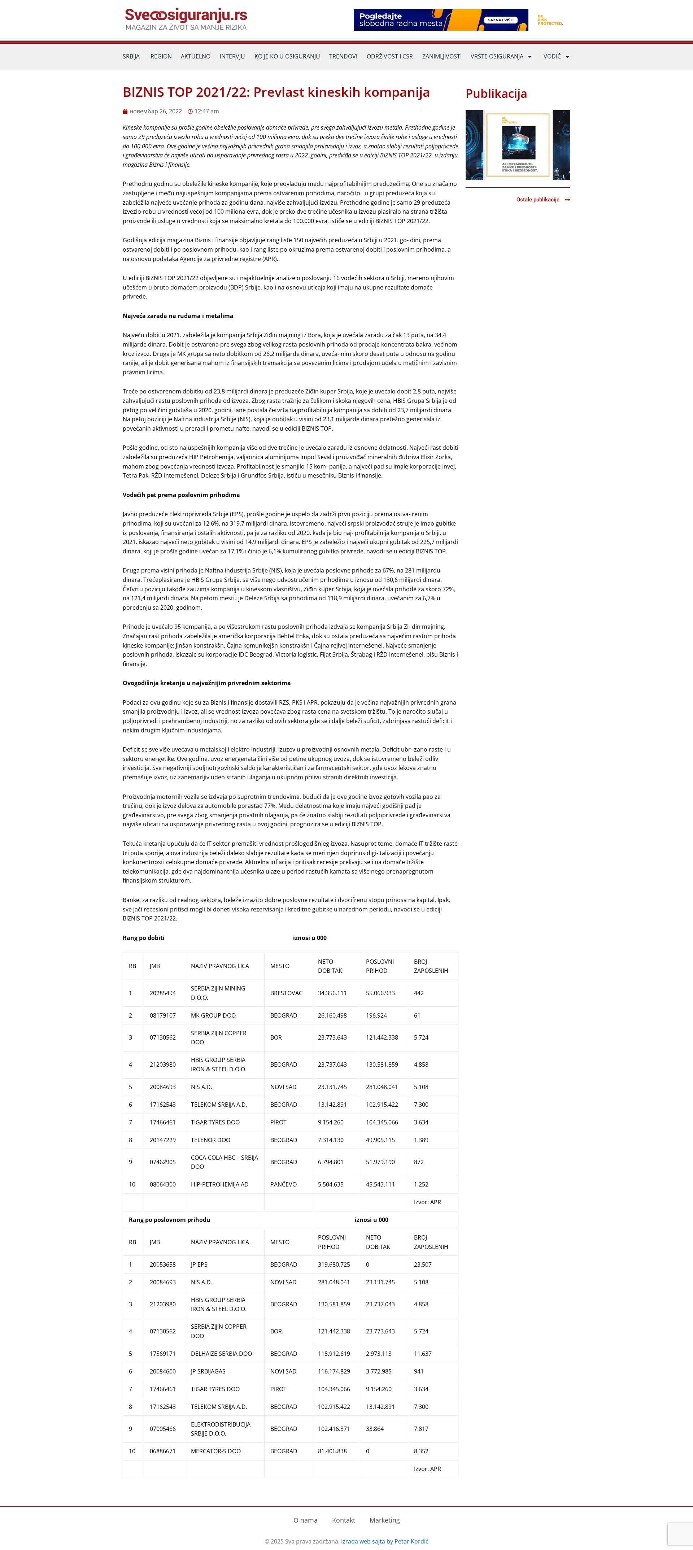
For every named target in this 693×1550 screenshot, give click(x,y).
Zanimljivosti (442, 56)
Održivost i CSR (390, 56)
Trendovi (343, 56)
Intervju (232, 56)
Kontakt (343, 1520)
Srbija (131, 56)
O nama (305, 1520)
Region (161, 56)
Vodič (552, 56)
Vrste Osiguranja (497, 56)
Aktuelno (195, 56)
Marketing (385, 1520)
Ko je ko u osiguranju (287, 56)
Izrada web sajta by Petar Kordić (384, 1541)
